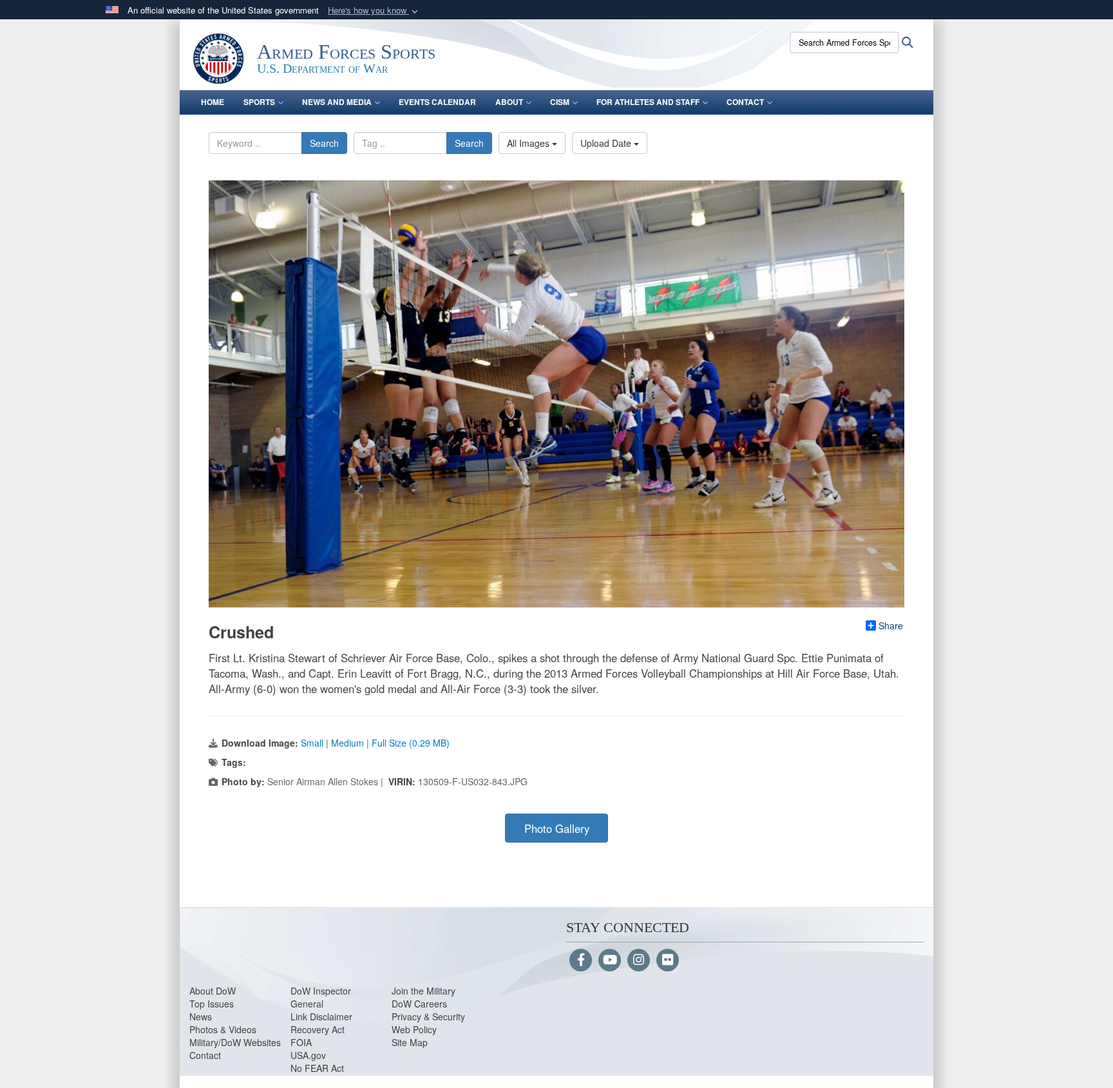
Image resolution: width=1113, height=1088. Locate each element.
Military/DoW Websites (235, 1042)
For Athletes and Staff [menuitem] (647, 102)
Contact (205, 1055)
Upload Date (607, 143)
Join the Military (423, 990)
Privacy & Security (428, 1016)
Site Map (410, 1042)
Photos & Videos (222, 1029)
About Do (208, 990)
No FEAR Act (317, 1068)
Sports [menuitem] (259, 102)
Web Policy (414, 1029)
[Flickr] (667, 960)
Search (324, 143)
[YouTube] (609, 960)
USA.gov (308, 1055)
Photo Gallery (556, 828)
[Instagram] (638, 960)
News (200, 1016)
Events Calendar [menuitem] (437, 102)
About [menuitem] (509, 102)
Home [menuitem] (212, 102)
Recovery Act (317, 1029)
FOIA (301, 1042)
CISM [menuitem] (559, 102)
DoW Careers (419, 1003)
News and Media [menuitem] (337, 102)
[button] (374, 10)
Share (891, 625)
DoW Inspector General (320, 997)
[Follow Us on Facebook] (580, 960)
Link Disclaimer (321, 1016)
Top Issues (211, 1003)
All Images (529, 143)
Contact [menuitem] (745, 102)
